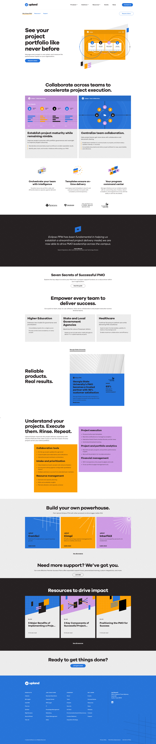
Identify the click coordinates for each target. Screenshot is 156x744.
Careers (69, 703)
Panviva (27, 706)
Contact (90, 713)
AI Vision (69, 709)
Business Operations (51, 696)
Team (68, 699)
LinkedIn (112, 702)
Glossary (90, 709)
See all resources (78, 643)
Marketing (48, 713)
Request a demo (32, 60)
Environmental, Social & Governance (76, 713)
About (68, 696)
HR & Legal (49, 703)
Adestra (27, 696)
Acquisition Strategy (72, 720)
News (89, 706)
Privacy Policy (103, 740)
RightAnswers (28, 713)
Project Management (51, 716)
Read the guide (78, 286)
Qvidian (27, 709)
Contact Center (50, 699)
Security (69, 706)
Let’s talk (78, 575)
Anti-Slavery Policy (126, 740)
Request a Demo (126, 13)
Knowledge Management (52, 709)
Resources (37, 13)
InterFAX (27, 703)
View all (27, 720)
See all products (78, 554)
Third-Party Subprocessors (114, 740)
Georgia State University (77, 349)
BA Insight (27, 699)
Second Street (29, 716)
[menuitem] (73, 4)
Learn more (31, 546)
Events (89, 696)
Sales (47, 720)
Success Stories (92, 699)
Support (90, 716)
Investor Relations (71, 716)
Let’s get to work (78, 666)
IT (46, 706)
